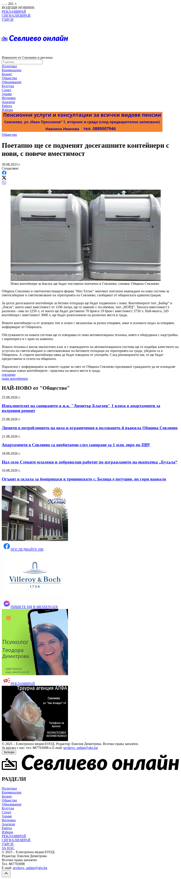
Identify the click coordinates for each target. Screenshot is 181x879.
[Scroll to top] (6, 873)
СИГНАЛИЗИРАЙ (16, 15)
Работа (7, 106)
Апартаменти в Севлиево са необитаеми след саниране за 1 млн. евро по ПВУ (76, 444)
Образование (11, 82)
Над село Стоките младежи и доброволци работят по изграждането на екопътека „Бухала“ (89, 462)
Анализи (8, 102)
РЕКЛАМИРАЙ (14, 11)
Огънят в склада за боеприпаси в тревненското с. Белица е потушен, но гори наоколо (84, 479)
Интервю (9, 98)
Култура (8, 86)
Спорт (6, 90)
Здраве (7, 94)
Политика (9, 66)
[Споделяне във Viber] (4, 184)
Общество (9, 78)
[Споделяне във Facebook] (4, 174)
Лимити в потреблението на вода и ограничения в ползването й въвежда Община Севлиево (90, 427)
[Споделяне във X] (4, 178)
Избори (7, 110)
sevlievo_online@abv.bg (80, 748)
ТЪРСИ (7, 19)
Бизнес (7, 74)
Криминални (11, 70)
